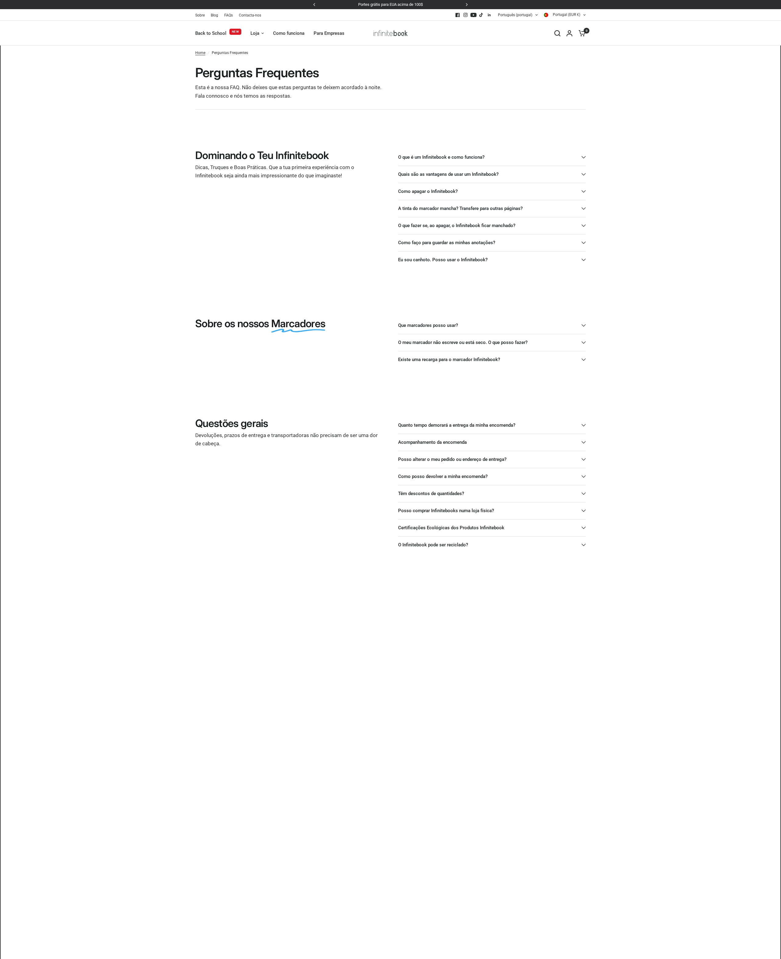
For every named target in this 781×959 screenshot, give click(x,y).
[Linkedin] (489, 15)
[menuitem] (201, 15)
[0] (580, 33)
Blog (214, 15)
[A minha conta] (569, 33)
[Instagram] (466, 15)
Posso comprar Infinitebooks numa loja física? (446, 510)
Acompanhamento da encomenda (432, 442)
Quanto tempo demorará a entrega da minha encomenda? (456, 425)
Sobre (200, 15)
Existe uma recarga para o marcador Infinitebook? (449, 359)
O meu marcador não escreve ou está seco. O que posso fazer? (462, 342)
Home (200, 53)
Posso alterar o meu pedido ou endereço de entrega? (452, 459)
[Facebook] (458, 15)
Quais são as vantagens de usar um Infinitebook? (448, 174)
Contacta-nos (250, 15)
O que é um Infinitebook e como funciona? (441, 157)
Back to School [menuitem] (210, 33)
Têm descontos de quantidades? (431, 493)
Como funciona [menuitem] (288, 33)
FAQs (228, 15)
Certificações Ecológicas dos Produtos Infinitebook (451, 527)
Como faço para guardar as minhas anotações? (446, 242)
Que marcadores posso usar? (428, 325)
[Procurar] (557, 33)
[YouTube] (473, 15)
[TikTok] (481, 15)
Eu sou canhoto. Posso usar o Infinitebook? (443, 259)
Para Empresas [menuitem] (329, 33)
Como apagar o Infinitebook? (428, 191)
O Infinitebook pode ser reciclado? (433, 545)
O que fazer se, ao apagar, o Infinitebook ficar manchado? (456, 225)
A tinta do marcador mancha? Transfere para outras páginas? (460, 208)
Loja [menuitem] (254, 33)
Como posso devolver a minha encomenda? (443, 476)
